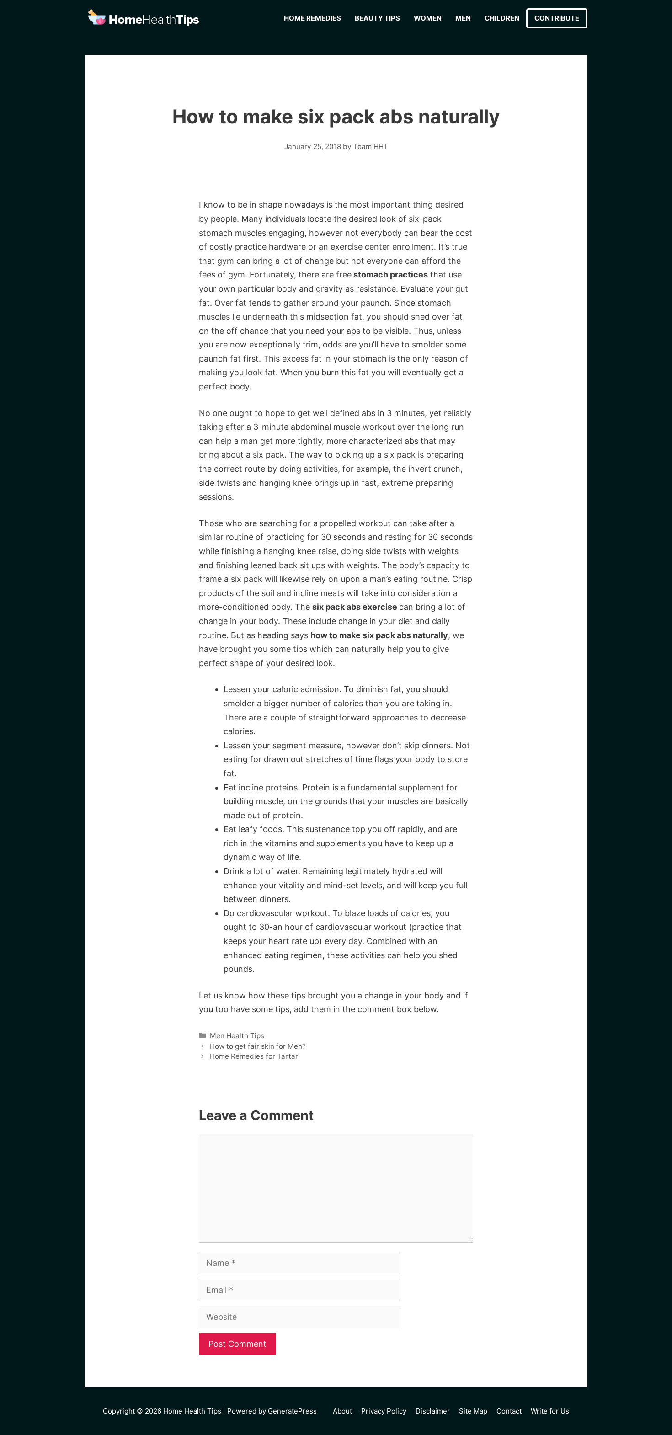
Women (428, 18)
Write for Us (550, 1411)
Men (463, 18)
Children (502, 18)
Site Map (473, 1411)
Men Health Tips (237, 1035)
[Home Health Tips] (144, 18)
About (342, 1411)
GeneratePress (292, 1411)
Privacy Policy (383, 1411)
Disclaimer (433, 1411)
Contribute (556, 18)
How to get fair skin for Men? (258, 1046)
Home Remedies (312, 18)
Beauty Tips (377, 18)
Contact (509, 1411)
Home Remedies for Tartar (254, 1056)
